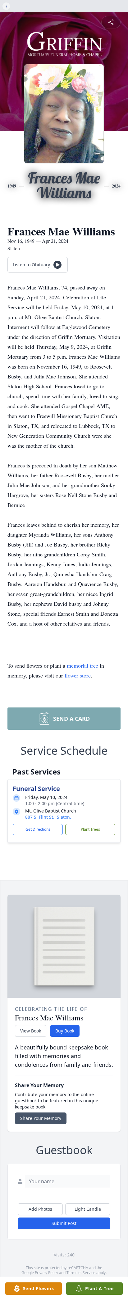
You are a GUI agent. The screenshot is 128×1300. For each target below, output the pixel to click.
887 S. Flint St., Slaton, (48, 817)
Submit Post (64, 1223)
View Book (30, 1031)
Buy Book (64, 1031)
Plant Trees (90, 829)
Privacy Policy (46, 1272)
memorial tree (82, 665)
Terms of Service (80, 1272)
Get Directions (37, 829)
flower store (78, 675)
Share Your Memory (40, 1118)
